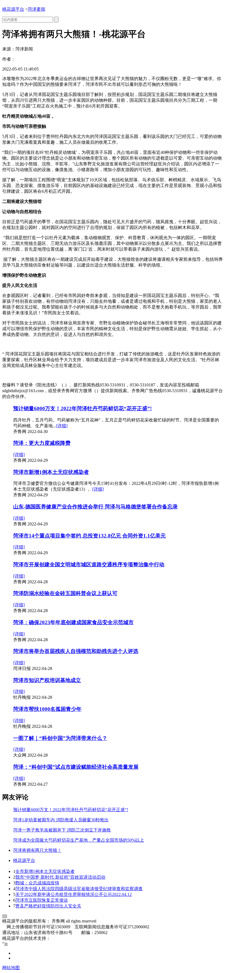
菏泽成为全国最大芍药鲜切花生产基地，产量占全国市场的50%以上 (78, 840)
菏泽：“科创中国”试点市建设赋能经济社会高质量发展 (76, 767)
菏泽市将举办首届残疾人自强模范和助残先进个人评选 (75, 651)
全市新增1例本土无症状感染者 (45, 871)
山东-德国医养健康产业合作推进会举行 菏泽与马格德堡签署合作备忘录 (95, 507)
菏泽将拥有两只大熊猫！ (37, 850)
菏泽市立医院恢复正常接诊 (41, 900)
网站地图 (11, 967)
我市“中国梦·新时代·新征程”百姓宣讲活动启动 (60, 877)
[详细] (62, 425)
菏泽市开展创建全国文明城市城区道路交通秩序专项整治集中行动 (88, 564)
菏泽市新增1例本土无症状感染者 (51, 472)
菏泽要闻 (36, 9)
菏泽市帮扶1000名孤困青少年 (47, 709)
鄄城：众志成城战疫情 (37, 883)
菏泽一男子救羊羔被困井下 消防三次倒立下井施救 (62, 830)
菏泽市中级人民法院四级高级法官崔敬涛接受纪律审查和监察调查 (79, 888)
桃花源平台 (13, 9)
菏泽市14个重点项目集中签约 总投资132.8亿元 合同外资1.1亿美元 (89, 536)
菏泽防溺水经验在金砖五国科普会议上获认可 (65, 593)
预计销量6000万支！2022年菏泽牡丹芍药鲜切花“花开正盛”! (82, 408)
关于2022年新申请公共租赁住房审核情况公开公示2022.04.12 (73, 894)
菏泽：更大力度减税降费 (42, 443)
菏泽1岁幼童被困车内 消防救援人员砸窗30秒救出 (61, 820)
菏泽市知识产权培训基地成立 (47, 680)
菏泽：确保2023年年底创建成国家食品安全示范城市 (73, 622)
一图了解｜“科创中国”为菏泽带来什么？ (60, 738)
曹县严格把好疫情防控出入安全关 (48, 906)
